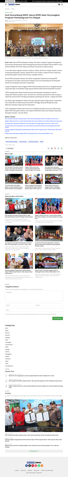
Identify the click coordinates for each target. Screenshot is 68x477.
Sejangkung (8, 354)
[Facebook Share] (48, 148)
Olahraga (7, 337)
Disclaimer (36, 470)
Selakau (7, 356)
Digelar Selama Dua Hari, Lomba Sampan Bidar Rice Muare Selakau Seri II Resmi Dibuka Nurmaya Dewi (33, 121)
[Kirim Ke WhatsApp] (61, 148)
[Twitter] (29, 465)
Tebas (6, 363)
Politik (6, 12)
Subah (6, 361)
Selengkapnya (33, 451)
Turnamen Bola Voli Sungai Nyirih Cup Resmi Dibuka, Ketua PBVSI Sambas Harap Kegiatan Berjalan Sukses (32, 126)
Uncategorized (9, 366)
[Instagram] (35, 465)
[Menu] (6, 4)
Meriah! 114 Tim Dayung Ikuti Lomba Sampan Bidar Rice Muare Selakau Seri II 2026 (31, 375)
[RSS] (42, 465)
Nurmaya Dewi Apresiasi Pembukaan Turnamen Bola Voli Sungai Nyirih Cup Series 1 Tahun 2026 (31, 123)
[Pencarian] (62, 4)
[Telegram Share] (58, 148)
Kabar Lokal (11, 20)
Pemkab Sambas (33, 141)
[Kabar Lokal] (14, 4)
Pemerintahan (18, 20)
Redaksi (29, 470)
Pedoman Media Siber (47, 470)
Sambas (11, 12)
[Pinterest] (32, 465)
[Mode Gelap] (59, 4)
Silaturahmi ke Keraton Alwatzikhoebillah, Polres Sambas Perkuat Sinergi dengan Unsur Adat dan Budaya (32, 446)
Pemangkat (8, 342)
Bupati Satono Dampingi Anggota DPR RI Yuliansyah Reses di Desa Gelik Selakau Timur (29, 133)
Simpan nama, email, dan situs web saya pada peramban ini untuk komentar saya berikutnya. (31, 314)
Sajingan (7, 349)
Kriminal (7, 333)
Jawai (6, 328)
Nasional (7, 335)
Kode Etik (23, 470)
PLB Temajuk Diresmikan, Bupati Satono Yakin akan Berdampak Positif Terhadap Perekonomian (39, 1)
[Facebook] (26, 465)
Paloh (6, 340)
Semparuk (7, 359)
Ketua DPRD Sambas (11, 141)
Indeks (17, 470)
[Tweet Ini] (52, 148)
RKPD (41, 141)
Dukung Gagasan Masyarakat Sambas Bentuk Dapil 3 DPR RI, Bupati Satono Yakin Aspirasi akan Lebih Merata (33, 130)
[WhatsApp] (38, 465)
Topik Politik (24, 20)
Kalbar (6, 330)
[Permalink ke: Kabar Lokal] (6, 21)
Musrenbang (23, 141)
